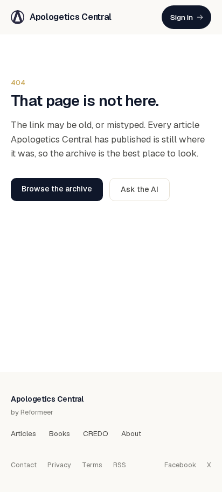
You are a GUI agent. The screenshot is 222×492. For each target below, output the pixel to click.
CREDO (95, 433)
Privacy (59, 464)
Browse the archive (57, 189)
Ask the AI (139, 189)
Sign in (181, 17)
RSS (119, 464)
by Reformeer (32, 412)
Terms (92, 464)
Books (59, 433)
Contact (24, 464)
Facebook (180, 464)
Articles (23, 433)
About (131, 433)
